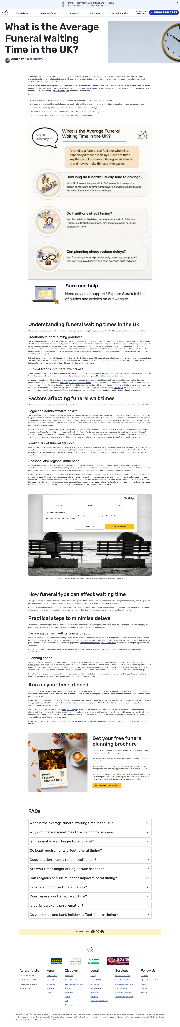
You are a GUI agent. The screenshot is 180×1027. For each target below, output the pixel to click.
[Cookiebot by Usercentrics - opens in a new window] (125, 498)
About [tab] (121, 505)
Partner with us (52, 976)
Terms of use (95, 984)
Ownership (94, 997)
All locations (69, 976)
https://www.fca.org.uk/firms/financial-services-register (79, 1017)
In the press (51, 984)
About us (68, 988)
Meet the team (52, 980)
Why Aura (74, 13)
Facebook (144, 976)
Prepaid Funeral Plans (122, 976)
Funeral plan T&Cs (96, 988)
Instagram (144, 984)
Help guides (69, 992)
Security (93, 976)
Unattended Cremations (123, 992)
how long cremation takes (51, 649)
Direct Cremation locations (74, 984)
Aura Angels (69, 1005)
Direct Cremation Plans (123, 980)
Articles (67, 997)
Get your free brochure (107, 786)
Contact (49, 992)
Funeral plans (22, 13)
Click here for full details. (122, 6)
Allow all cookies (120, 526)
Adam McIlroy (33, 58)
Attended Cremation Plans (124, 984)
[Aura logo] (5, 12)
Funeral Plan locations (72, 980)
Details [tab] (90, 505)
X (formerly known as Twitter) (150, 980)
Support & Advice (119, 13)
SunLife (113, 452)
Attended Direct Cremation (124, 997)
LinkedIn (144, 988)
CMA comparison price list (99, 1001)
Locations (95, 13)
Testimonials (51, 988)
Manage (88, 526)
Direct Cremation (121, 988)
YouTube (144, 992)
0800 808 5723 (165, 12)
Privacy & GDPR (96, 980)
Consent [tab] (59, 506)
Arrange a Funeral (49, 13)
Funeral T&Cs (95, 992)
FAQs (66, 1001)
